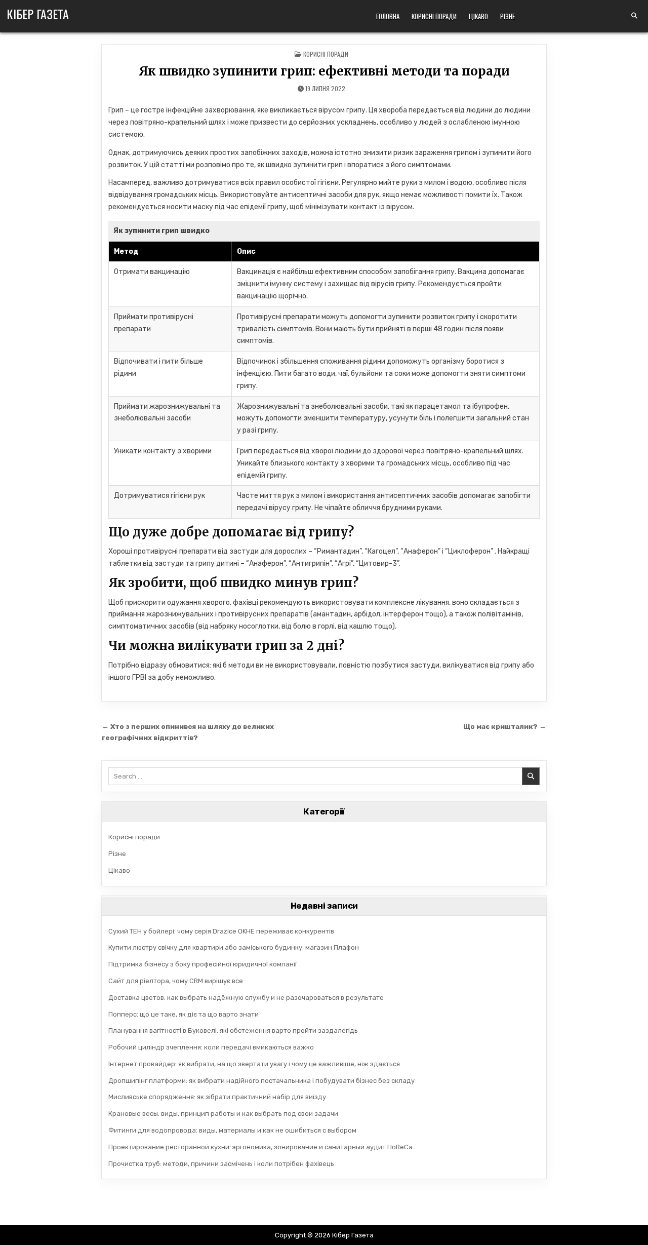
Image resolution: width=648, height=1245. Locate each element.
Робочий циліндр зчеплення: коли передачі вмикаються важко (211, 1047)
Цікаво (478, 16)
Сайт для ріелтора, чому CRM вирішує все (175, 981)
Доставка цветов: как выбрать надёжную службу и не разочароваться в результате (246, 997)
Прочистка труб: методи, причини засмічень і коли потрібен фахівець (221, 1164)
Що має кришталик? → (504, 726)
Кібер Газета (38, 14)
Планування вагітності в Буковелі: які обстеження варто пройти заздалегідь (233, 1030)
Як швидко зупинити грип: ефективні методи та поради (324, 71)
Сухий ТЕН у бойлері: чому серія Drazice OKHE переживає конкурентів (221, 931)
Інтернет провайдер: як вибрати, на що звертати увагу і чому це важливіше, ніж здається (254, 1064)
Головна (387, 16)
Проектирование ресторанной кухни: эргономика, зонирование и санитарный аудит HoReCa (260, 1147)
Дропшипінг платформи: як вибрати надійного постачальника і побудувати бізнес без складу (261, 1080)
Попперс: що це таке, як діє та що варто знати (183, 1014)
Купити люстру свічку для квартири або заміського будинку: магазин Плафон (233, 947)
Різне (507, 16)
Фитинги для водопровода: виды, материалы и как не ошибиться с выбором (232, 1130)
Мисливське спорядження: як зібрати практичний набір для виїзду (217, 1097)
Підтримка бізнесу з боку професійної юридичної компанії (202, 964)
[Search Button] (634, 15)
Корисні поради (434, 16)
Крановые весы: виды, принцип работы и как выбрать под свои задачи (223, 1113)
